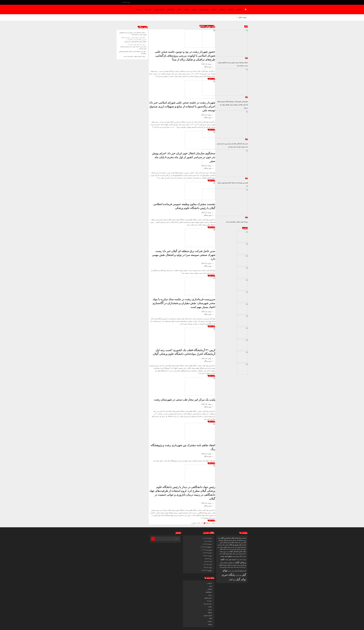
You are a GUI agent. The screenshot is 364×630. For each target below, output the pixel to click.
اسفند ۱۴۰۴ (209, 553)
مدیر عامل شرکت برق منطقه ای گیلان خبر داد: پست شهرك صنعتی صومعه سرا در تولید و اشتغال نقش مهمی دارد (183, 254)
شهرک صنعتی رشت (241, 559)
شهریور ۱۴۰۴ (208, 570)
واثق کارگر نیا (238, 575)
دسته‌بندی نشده (208, 603)
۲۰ (198, 523)
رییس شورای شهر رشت (237, 549)
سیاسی (214, 9)
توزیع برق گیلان (233, 545)
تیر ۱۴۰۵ (209, 541)
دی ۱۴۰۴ (209, 558)
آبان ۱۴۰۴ (209, 564)
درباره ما (139, 9)
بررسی (210, 595)
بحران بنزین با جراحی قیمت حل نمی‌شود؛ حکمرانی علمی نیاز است (133, 46)
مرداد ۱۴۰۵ (209, 538)
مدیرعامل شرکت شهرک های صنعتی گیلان (237, 567)
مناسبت (210, 621)
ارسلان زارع (243, 538)
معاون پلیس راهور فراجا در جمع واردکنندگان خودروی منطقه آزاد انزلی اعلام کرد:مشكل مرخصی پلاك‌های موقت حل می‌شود (232, 104)
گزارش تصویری (159, 9)
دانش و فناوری (204, 9)
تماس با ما (148, 9)
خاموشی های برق (224, 545)
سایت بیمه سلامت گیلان (225, 549)
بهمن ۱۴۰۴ (209, 556)
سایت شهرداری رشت (241, 553)
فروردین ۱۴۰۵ (208, 550)
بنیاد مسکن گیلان (227, 540)
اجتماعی (238, 9)
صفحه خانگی (242, 17)
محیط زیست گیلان (232, 565)
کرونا (234, 580)
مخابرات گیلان (223, 565)
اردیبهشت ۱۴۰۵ (208, 547)
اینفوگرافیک (170, 9)
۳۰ (200, 523)
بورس (241, 542)
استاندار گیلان (235, 538)
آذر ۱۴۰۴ (209, 561)
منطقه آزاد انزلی (238, 571)
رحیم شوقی (227, 547)
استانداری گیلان (225, 538)
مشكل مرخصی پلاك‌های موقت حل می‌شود (133, 39)
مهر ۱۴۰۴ (209, 567)
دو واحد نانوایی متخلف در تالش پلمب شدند (237, 222)
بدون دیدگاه (207, 67)
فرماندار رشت (224, 562)
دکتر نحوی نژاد (234, 547)
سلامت (186, 9)
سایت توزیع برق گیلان (224, 551)
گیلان (179, 9)
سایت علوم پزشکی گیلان (228, 553)
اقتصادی (230, 9)
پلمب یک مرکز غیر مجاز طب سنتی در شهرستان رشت (184, 399)
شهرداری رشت (226, 556)
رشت (221, 547)
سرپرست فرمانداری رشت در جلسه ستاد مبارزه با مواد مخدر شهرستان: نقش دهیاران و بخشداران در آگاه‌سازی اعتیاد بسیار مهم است (183, 303)
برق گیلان (234, 540)
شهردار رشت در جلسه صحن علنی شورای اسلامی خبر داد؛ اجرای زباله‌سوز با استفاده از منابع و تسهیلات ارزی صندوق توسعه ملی (182, 106)
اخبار (210, 586)
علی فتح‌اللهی (231, 562)
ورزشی (194, 9)
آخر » (193, 523)
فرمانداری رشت (241, 565)
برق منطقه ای (240, 540)
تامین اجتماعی (227, 542)
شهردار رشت (235, 556)
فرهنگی (222, 9)
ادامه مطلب (211, 180)
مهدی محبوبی (231, 571)
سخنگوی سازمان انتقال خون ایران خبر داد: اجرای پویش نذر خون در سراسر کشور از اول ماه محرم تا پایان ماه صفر (183, 157)
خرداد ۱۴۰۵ (209, 544)
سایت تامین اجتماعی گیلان (237, 551)
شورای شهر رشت (230, 559)
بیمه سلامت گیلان (235, 542)
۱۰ (196, 523)
